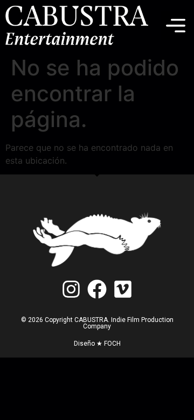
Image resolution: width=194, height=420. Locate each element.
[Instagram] (70, 288)
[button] (175, 25)
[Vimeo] (123, 288)
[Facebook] (96, 288)
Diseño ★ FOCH (97, 343)
